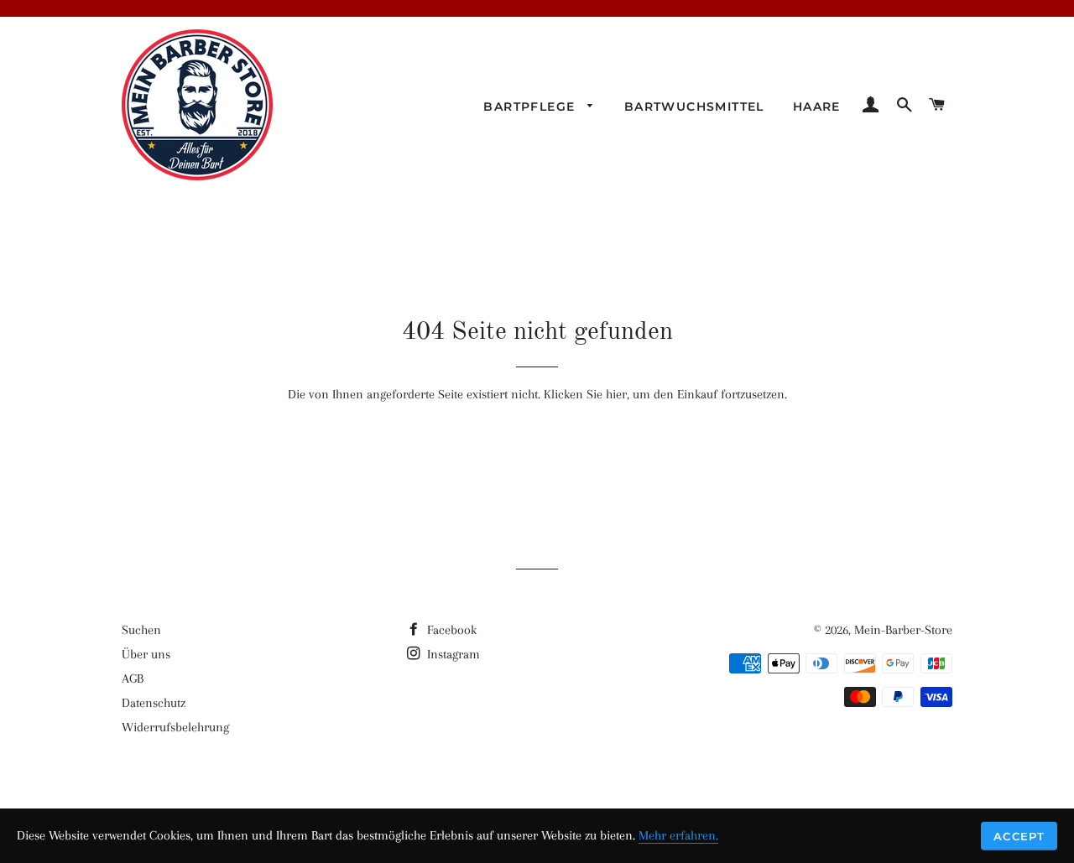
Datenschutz (153, 702)
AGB (132, 678)
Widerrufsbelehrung (175, 727)
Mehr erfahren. (678, 835)
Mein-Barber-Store (903, 629)
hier (616, 394)
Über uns (146, 654)
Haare (817, 106)
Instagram (452, 654)
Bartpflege (531, 106)
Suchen (141, 629)
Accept (1019, 835)
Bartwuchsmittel (694, 106)
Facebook (450, 629)
